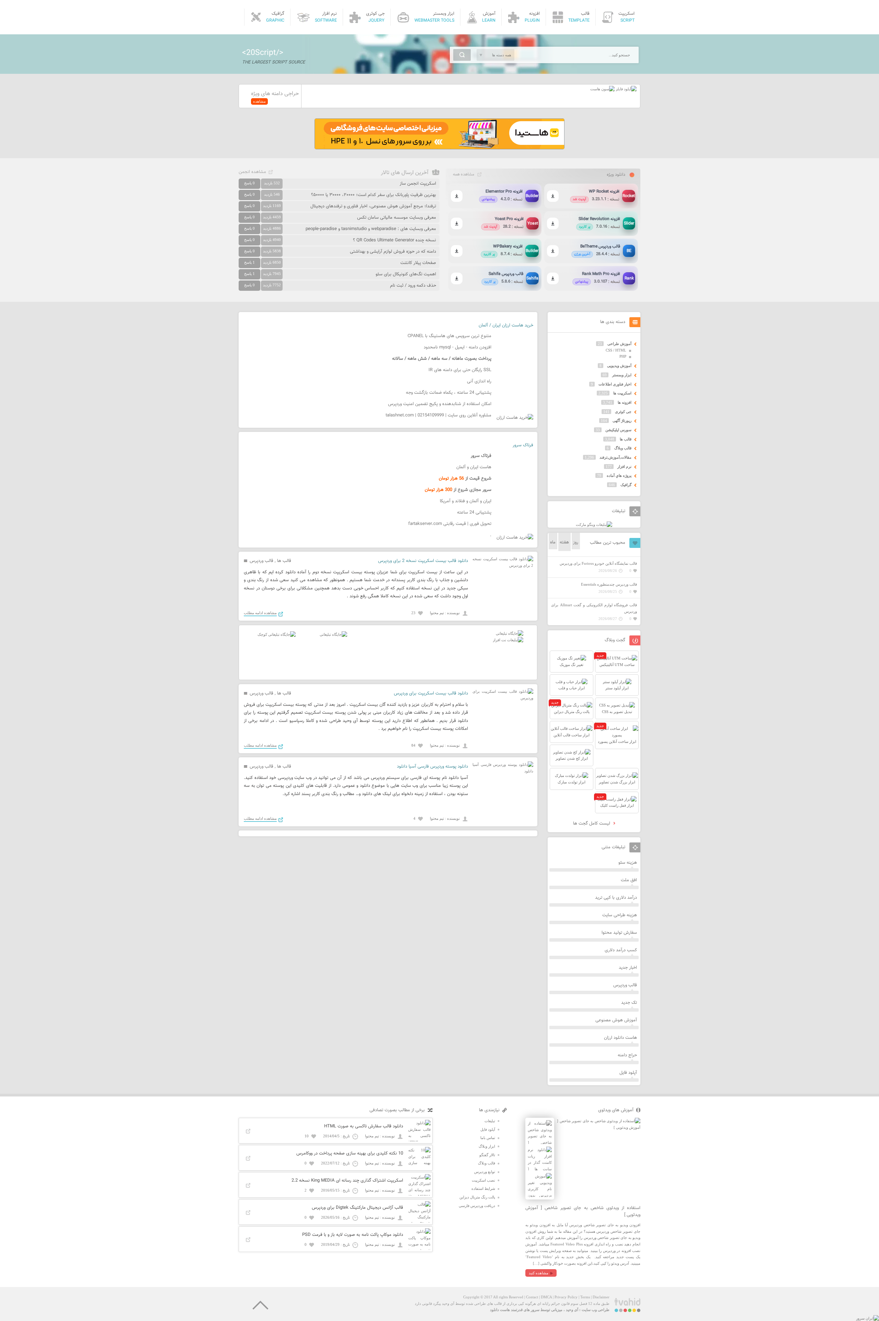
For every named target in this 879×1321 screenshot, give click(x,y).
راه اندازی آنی (479, 381)
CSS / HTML (616, 350)
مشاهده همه (463, 174)
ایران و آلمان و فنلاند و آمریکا (465, 501)
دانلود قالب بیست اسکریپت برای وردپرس (431, 693)
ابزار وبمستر (621, 375)
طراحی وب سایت (595, 1310)
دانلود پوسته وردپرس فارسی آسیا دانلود (432, 766)
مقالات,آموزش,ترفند (615, 457)
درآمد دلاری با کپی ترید (616, 897)
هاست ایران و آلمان (473, 467)
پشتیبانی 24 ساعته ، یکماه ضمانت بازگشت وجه (448, 392)
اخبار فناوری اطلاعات (614, 384)
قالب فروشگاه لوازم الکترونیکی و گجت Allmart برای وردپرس (594, 608)
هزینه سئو (627, 862)
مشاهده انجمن (252, 172)
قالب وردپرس (261, 561)
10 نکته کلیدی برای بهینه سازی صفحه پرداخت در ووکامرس (349, 1153)
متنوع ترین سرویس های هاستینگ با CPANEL (449, 336)
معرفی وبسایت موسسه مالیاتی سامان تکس (396, 217)
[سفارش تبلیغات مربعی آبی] (333, 634)
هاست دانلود (500, 1310)
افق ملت (629, 880)
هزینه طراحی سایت (619, 915)
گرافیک (625, 485)
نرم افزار (624, 466)
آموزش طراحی (619, 344)
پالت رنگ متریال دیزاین (477, 1197)
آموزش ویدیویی (619, 366)
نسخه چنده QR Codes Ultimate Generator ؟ (394, 240)
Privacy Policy (566, 1297)
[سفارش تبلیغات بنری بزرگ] (509, 633)
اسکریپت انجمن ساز (418, 183)
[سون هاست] (602, 89)
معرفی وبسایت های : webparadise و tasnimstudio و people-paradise (371, 229)
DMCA (546, 1297)
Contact (532, 1297)
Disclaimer (601, 1297)
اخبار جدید (628, 967)
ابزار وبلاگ (487, 1146)
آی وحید (572, 1310)
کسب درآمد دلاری (621, 950)
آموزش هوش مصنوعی (616, 1020)
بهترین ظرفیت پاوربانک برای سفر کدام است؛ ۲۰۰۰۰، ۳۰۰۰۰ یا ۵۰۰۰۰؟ (373, 195)
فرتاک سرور (523, 445)
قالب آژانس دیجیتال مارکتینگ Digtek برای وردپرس (357, 1207)
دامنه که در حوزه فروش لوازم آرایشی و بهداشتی (393, 251)
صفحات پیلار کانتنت (418, 263)
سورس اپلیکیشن (618, 430)
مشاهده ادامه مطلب (260, 613)
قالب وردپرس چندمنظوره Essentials (609, 584)
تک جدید (629, 1002)
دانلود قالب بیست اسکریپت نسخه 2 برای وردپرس (423, 561)
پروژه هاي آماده (619, 475)
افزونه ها (624, 402)
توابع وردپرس (484, 1172)
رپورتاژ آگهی (622, 420)
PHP (622, 356)
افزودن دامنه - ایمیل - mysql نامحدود (457, 347)
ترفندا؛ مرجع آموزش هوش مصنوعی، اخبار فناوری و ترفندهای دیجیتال (373, 206)
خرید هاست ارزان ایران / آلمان (506, 325)
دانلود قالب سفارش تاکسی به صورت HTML (363, 1126)
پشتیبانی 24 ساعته (474, 512)
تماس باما (487, 1138)
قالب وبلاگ (622, 448)
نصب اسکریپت (483, 1180)
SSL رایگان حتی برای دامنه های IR (460, 370)
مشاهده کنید (538, 1273)
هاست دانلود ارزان (620, 1037)
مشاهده (259, 101)
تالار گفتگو (487, 1155)
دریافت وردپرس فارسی (477, 1206)
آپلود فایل (628, 1072)
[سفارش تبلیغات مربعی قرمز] (277, 634)
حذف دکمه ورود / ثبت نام (413, 285)
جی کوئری (623, 412)
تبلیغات (489, 1121)
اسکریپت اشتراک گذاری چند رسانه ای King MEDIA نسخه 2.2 (347, 1180)
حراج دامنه (627, 1055)
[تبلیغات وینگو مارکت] (594, 524)
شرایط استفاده (483, 1188)
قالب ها (284, 561)
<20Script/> (262, 53)
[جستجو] (462, 55)
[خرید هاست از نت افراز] (508, 640)
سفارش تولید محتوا (619, 932)
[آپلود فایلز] (626, 89)
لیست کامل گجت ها (592, 823)
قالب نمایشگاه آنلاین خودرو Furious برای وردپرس (598, 563)
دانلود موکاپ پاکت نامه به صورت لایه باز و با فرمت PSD (352, 1234)
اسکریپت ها (622, 393)
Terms (585, 1297)
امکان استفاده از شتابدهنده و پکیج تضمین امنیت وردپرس (439, 404)
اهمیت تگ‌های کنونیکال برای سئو (406, 274)
